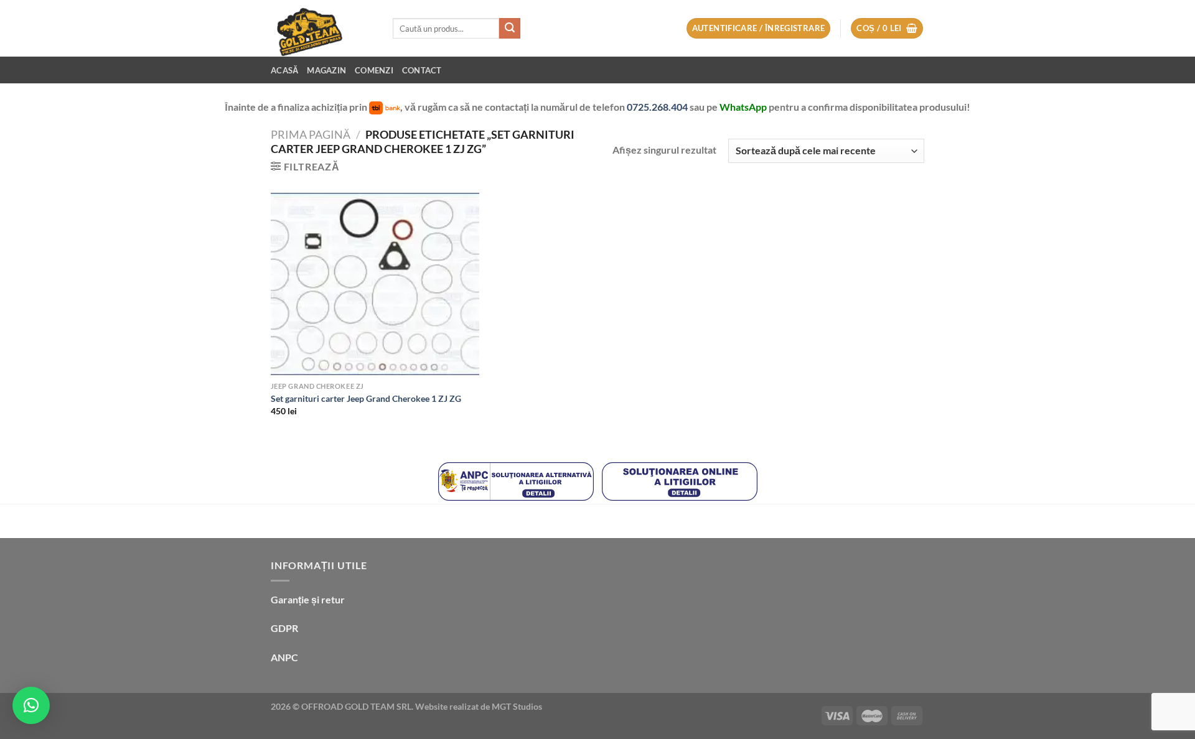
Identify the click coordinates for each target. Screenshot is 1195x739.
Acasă (284, 70)
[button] (31, 705)
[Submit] (509, 28)
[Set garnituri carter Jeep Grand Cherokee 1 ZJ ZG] (375, 284)
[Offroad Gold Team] (322, 28)
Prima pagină (310, 134)
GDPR (284, 628)
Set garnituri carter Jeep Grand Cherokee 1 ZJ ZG (366, 398)
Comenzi (374, 70)
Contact (422, 70)
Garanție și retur (308, 599)
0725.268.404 (658, 107)
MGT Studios (517, 706)
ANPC (284, 657)
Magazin (326, 70)
